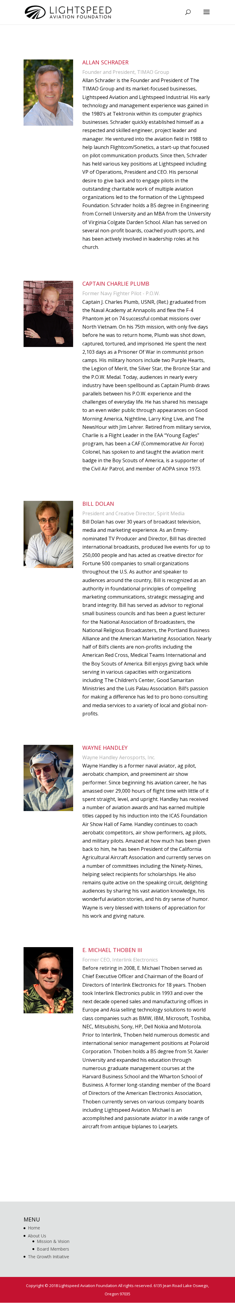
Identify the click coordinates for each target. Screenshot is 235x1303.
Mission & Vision (53, 1241)
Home (34, 1228)
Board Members (53, 1249)
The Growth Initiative (48, 1256)
